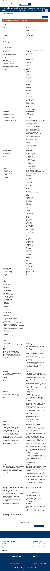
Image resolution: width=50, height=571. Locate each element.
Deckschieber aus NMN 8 (8, 117)
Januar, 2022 (5, 391)
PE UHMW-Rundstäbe (30, 242)
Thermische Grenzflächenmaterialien (10, 66)
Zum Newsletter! (39, 526)
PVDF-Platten (29, 261)
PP (26, 256)
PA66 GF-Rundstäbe (30, 229)
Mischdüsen (5, 316)
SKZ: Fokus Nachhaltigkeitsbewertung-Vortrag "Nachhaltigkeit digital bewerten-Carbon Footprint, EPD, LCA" (36, 451)
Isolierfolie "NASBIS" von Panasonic (34, 344)
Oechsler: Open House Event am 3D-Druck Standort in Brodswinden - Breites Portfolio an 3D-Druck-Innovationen (36, 408)
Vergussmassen (6, 67)
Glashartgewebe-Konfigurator (32, 132)
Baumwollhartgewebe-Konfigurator (33, 130)
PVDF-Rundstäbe (29, 263)
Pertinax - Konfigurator (40, 8)
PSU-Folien (28, 86)
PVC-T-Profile (29, 188)
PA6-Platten (28, 216)
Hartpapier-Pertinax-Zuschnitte (32, 113)
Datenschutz (5, 37)
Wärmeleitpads (6, 156)
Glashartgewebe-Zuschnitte (31, 123)
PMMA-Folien (29, 80)
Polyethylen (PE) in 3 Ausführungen (33, 498)
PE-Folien (28, 69)
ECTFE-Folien (28, 62)
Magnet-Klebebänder (7, 302)
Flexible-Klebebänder (7, 305)
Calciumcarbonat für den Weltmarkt (10, 351)
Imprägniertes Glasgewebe (31, 108)
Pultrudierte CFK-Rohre (30, 154)
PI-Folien (28, 78)
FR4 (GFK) (28, 54)
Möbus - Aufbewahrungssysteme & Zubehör (12, 322)
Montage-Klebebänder (7, 299)
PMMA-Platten (29, 254)
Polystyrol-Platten (29, 201)
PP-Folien (28, 83)
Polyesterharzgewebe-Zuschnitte (33, 126)
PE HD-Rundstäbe (29, 238)
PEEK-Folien (28, 71)
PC (26, 231)
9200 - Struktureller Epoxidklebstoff (33, 373)
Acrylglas (28, 264)
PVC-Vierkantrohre (30, 181)
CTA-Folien (28, 61)
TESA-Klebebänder (7, 290)
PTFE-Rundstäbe (29, 206)
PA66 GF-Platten (29, 222)
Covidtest (28, 274)
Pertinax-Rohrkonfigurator (31, 173)
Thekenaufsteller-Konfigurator (9, 336)
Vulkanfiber (28, 93)
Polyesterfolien (29, 97)
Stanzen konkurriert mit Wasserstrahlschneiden (36, 456)
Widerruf (5, 41)
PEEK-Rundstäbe (29, 197)
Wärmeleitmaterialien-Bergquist (33, 488)
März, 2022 (5, 371)
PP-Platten (28, 257)
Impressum (5, 39)
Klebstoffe (5, 57)
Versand (34, 567)
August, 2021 (28, 421)
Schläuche (5, 69)
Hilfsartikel (5, 334)
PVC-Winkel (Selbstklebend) (32, 192)
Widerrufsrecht (6, 42)
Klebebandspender (7, 319)
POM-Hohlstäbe (29, 209)
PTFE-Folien (28, 87)
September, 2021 (6, 421)
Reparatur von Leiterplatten (8, 63)
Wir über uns (28, 29)
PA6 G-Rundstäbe (29, 226)
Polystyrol (28, 200)
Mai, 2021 (5, 486)
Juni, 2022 (5, 348)
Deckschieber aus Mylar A (8, 113)
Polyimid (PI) (28, 51)
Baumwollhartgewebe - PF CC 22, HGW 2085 (35, 120)
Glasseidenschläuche (7, 271)
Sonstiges (40, 10)
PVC (27, 176)
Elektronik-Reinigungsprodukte (9, 54)
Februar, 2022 (28, 371)
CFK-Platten (28, 162)
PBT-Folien (28, 68)
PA (26, 215)
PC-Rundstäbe (29, 234)
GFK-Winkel (5, 177)
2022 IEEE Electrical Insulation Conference (12, 354)
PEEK (27, 194)
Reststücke (28, 135)
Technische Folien (29, 59)
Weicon (4, 278)
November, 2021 (29, 391)
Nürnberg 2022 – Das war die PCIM (33, 349)
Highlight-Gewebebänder (8, 294)
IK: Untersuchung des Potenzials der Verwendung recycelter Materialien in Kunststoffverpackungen (34, 424)
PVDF (27, 260)
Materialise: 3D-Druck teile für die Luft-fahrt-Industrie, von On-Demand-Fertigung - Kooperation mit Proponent (36, 412)
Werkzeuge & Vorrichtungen (9, 314)
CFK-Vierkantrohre (29, 156)
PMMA (27, 251)
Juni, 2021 (28, 464)
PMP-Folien (28, 81)
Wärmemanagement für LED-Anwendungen (35, 362)
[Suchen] (29, 4)
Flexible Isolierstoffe (30, 91)
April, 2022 (28, 352)
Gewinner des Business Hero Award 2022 (35, 346)
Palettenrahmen (6, 321)
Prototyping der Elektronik (8, 61)
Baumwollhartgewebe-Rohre (32, 139)
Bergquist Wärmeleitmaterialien (9, 152)
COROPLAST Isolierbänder (8, 289)
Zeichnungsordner (7, 331)
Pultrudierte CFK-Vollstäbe (31, 160)
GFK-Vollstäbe (6, 170)
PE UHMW (28, 239)
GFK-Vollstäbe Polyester (8, 173)
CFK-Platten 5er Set (30, 165)
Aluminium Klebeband (7, 284)
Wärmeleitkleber (6, 153)
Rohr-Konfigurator (29, 117)
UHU (4, 280)
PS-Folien (28, 84)
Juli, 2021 (5, 464)
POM (27, 207)
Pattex (4, 281)
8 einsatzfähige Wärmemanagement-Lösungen (13, 502)
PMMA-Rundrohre (29, 253)
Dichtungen (28, 272)
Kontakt (4, 29)
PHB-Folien (28, 77)
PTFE (27, 203)
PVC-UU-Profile (29, 187)
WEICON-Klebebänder (7, 292)
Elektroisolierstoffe (13, 8)
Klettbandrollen (6, 300)
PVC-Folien (28, 89)
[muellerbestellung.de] (7, 4)
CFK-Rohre (28, 152)
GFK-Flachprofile (6, 176)
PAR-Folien (28, 67)
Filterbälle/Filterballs (7, 269)
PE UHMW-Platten (29, 241)
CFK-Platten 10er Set (30, 166)
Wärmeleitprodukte (22, 8)
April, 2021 (28, 486)
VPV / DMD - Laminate (30, 99)
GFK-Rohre (28, 142)
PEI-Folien (28, 72)
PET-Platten (28, 248)
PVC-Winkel (28, 191)
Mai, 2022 (28, 348)
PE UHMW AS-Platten (30, 245)
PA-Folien (28, 65)
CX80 (27, 268)
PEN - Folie (28, 106)
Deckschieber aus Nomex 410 (9, 119)
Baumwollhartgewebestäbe (31, 145)
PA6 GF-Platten (29, 220)
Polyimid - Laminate (30, 103)
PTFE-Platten (28, 204)
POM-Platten (28, 210)
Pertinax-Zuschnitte (30, 114)
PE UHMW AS (29, 244)
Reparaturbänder (6, 311)
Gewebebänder (6, 293)
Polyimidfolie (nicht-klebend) (32, 105)
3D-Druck (6, 8)
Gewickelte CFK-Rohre (30, 153)
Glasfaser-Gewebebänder (8, 296)
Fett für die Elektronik (7, 56)
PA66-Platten (28, 217)
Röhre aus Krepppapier (8, 374)
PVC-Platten (28, 178)
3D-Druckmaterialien (7, 53)
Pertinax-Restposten (30, 116)
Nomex (27, 102)
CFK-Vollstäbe (29, 159)
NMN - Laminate (29, 100)
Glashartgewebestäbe (30, 146)
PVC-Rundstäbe (29, 182)
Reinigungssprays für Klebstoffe (10, 272)
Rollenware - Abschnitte (31, 109)
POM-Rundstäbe (29, 212)
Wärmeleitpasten (6, 154)
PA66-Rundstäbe (29, 225)
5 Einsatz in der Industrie (31, 356)
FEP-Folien (28, 64)
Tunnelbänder (6, 306)
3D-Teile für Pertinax (30, 360)
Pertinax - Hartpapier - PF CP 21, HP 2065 (35, 119)
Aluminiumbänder (6, 309)
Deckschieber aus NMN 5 (8, 116)
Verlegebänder (6, 303)
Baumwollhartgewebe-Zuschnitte (33, 136)
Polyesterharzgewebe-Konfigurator (33, 133)
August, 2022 (28, 343)
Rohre (27, 138)
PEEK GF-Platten (29, 198)
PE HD (27, 235)
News (47, 10)
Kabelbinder (5, 274)
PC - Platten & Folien (30, 232)
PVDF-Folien (28, 90)
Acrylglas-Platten (29, 266)
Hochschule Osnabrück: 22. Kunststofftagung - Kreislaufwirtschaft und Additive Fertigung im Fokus (36, 474)
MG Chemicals (34, 10)
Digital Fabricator (29, 35)
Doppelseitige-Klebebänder (9, 297)
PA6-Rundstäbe (29, 223)
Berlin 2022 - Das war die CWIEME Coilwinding (13, 352)
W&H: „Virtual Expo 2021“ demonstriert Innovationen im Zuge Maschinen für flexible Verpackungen (12, 471)
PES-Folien (28, 75)
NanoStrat (28, 27)
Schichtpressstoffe (31, 8)
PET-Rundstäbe (29, 250)
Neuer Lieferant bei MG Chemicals (33, 487)
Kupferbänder (6, 308)
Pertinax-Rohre (29, 141)
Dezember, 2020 (6, 513)
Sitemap (27, 31)
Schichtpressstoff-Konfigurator (32, 129)
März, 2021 (28, 491)
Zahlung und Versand (30, 30)
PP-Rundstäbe (29, 259)
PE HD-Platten (29, 237)
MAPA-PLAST (29, 269)
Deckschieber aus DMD (8, 114)
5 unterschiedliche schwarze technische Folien (36, 382)
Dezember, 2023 (6, 343)
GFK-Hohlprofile (6, 179)
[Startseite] (2, 13)
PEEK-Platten (28, 195)
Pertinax (27, 148)
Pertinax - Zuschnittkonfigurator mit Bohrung (35, 171)
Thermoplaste (11, 10)
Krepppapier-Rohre (19, 10)
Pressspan (28, 94)
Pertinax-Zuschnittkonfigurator (32, 170)
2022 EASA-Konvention (8, 349)
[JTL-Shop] (25, 570)
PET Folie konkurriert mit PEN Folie (33, 363)
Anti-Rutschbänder (7, 312)
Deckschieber (26, 10)
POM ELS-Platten (29, 213)
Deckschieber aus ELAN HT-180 (10, 120)
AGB (4, 38)
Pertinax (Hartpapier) (30, 53)
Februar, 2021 (28, 503)
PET (26, 247)
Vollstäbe (28, 144)
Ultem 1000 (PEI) (29, 56)
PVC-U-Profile (29, 185)
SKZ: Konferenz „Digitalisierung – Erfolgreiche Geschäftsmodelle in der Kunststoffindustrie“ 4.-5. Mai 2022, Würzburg (36, 385)
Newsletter (28, 33)
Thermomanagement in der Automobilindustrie (13, 373)
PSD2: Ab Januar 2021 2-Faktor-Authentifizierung (36, 510)
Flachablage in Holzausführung (9, 324)
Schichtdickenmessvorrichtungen (10, 318)
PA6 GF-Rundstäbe (30, 228)
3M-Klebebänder (6, 287)
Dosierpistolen (6, 315)
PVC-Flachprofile (29, 184)
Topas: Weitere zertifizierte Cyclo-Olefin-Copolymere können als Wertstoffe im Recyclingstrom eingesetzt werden (12, 433)
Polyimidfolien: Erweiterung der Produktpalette (36, 374)
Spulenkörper (6, 283)
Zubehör (4, 333)
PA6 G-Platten (29, 219)
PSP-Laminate (29, 96)
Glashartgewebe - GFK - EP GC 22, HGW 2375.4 (36, 121)
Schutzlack (5, 64)
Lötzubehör (5, 60)
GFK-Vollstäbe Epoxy (7, 171)
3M (3, 277)
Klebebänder (4, 10)
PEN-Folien (28, 74)
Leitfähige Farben (6, 59)
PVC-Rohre (28, 179)
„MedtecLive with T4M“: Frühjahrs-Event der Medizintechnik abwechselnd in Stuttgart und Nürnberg (12, 438)
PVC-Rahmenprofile (30, 190)
